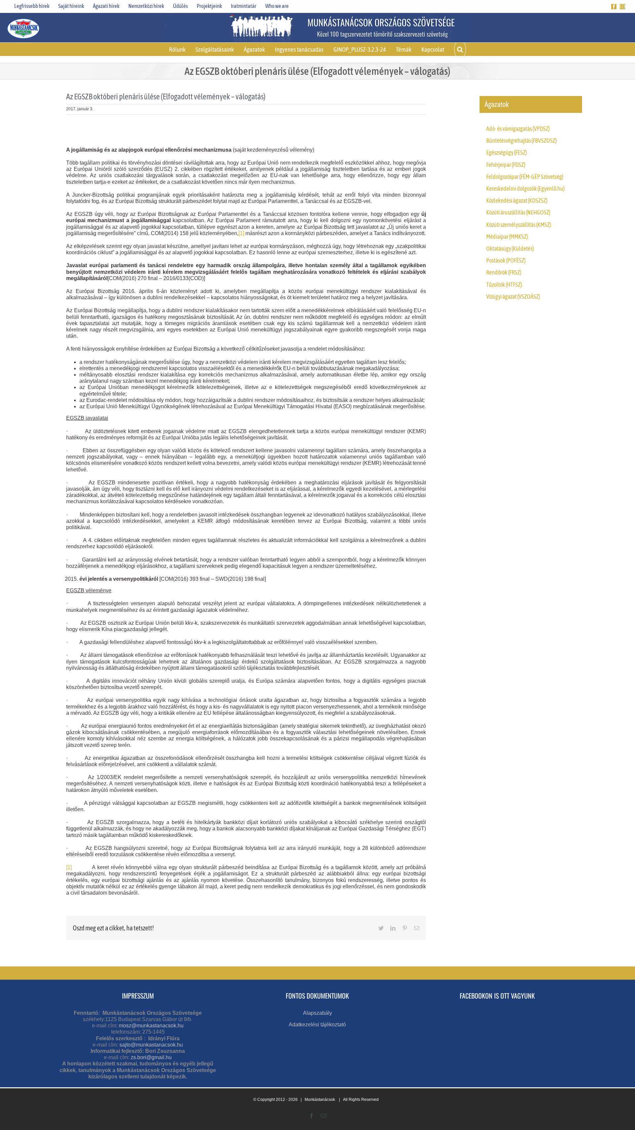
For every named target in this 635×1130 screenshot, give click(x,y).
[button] (460, 49)
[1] (241, 233)
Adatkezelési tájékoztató (317, 1024)
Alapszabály (317, 1013)
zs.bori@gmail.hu (151, 1057)
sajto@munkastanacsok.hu (151, 1045)
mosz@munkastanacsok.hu (151, 1025)
